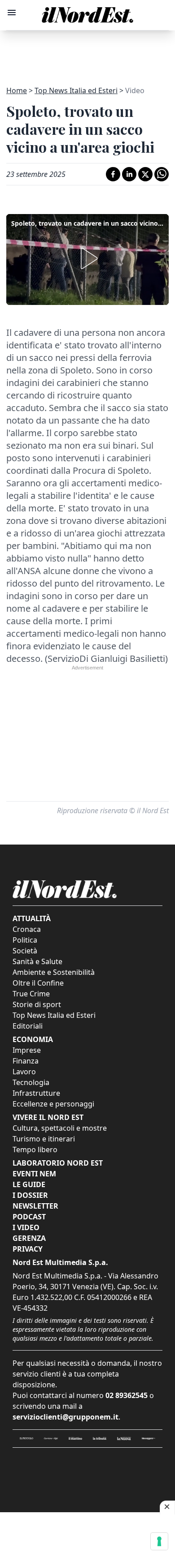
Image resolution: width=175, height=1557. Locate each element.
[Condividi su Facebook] (113, 174)
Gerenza (29, 1238)
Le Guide (29, 1184)
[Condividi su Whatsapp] (161, 174)
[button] (87, 258)
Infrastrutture (36, 1093)
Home (16, 90)
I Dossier (30, 1195)
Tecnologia (31, 1082)
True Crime (31, 994)
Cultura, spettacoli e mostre (60, 1128)
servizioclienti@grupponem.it (65, 1417)
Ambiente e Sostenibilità (54, 972)
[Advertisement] (87, 52)
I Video (26, 1227)
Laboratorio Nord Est (58, 1163)
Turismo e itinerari (44, 1139)
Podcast (29, 1217)
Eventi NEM (34, 1174)
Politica (25, 940)
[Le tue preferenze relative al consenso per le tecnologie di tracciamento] (159, 1541)
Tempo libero (35, 1149)
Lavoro (24, 1072)
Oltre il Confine (38, 983)
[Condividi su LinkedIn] (129, 174)
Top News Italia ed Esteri (76, 90)
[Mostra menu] (11, 12)
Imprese (27, 1050)
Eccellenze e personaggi (53, 1104)
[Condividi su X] (145, 174)
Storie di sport (37, 1004)
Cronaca (27, 929)
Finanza (26, 1061)
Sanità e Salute (37, 961)
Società (25, 951)
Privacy (28, 1249)
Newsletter (35, 1206)
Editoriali (28, 1026)
